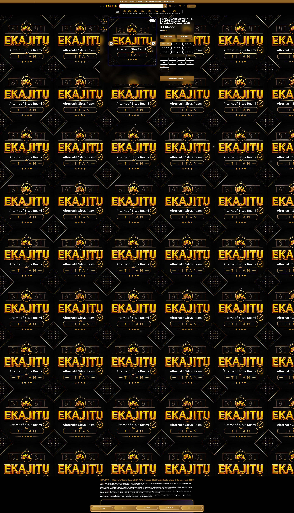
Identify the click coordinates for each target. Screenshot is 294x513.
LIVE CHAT (193, 508)
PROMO (103, 508)
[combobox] (141, 6)
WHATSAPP (170, 508)
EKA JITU (107, 491)
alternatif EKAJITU (110, 495)
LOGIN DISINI (184, 36)
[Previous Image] (111, 43)
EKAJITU (102, 483)
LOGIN (125, 508)
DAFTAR (148, 508)
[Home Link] (111, 6)
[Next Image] (153, 43)
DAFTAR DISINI (168, 36)
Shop (102, 6)
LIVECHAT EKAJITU (177, 78)
